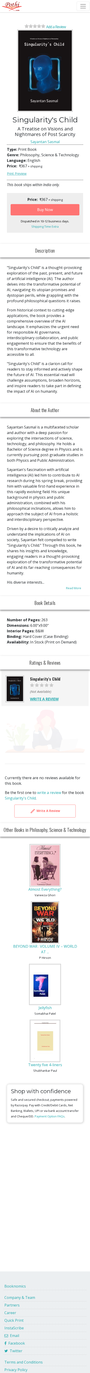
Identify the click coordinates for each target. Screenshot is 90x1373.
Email (13, 1335)
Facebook (15, 1343)
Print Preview (17, 173)
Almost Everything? (45, 889)
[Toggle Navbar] (83, 6)
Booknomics (15, 1286)
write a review (49, 792)
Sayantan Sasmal (45, 141)
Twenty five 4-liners (45, 1064)
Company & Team (19, 1297)
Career (10, 1312)
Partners (12, 1305)
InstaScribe (14, 1328)
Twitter (15, 1350)
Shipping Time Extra (45, 226)
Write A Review (48, 811)
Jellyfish (45, 1007)
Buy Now (45, 209)
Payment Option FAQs (50, 1116)
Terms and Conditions (23, 1362)
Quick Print (14, 1320)
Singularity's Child (20, 798)
